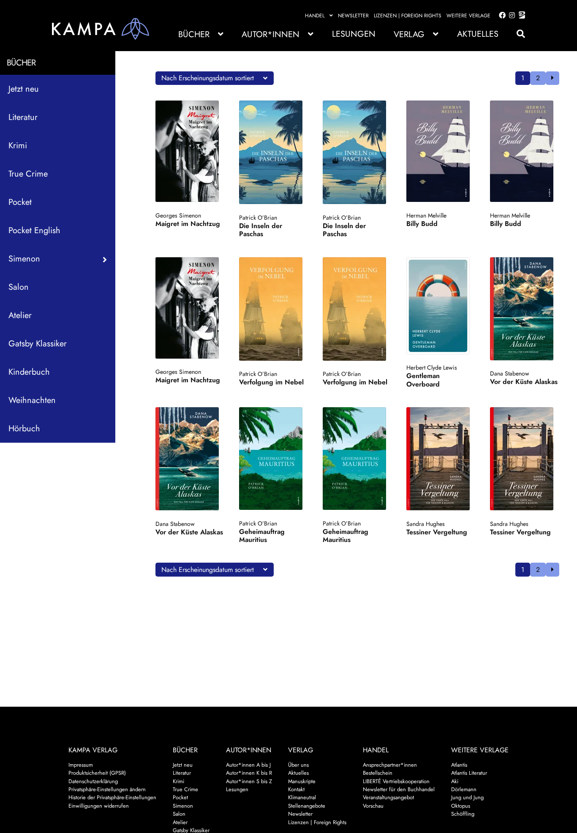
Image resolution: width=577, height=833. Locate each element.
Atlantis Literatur (469, 773)
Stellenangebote (306, 806)
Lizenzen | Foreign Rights (407, 15)
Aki (454, 781)
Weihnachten (32, 400)
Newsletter (353, 15)
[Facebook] (500, 15)
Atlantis (459, 765)
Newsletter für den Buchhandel (399, 789)
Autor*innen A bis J (248, 765)
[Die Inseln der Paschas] (273, 152)
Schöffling (462, 814)
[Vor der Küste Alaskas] (524, 308)
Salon (18, 287)
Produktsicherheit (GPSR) (97, 773)
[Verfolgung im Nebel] (273, 309)
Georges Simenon (178, 215)
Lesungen (354, 34)
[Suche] (516, 34)
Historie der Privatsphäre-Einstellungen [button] (112, 797)
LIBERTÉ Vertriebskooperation (396, 781)
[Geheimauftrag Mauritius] (273, 458)
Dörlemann (463, 789)
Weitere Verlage (468, 15)
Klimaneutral (302, 797)
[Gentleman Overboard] (440, 305)
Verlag (409, 34)
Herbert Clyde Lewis (431, 367)
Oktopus (460, 806)
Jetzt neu (23, 89)
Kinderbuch (29, 372)
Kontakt (296, 789)
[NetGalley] (520, 15)
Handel (314, 15)
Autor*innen (270, 34)
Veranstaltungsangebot (388, 797)
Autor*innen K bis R (249, 773)
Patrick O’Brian (258, 217)
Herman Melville (426, 215)
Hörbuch (24, 428)
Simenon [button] (24, 259)
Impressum (80, 765)
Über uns (298, 765)
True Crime (28, 174)
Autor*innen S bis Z (249, 781)
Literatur (23, 117)
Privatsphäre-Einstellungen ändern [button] (107, 789)
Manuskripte (302, 781)
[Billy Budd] (440, 151)
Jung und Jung (467, 797)
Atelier (20, 315)
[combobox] (214, 78)
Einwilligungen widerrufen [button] (98, 806)
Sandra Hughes (425, 524)
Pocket (20, 202)
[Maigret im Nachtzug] (189, 151)
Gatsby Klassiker (37, 344)
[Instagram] (510, 15)
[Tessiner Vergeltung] (440, 458)
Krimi (17, 145)
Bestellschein (377, 773)
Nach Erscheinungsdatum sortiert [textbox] (207, 78)
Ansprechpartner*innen (390, 765)
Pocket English (34, 230)
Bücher (194, 34)
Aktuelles (477, 34)
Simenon (183, 806)
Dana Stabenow (509, 373)
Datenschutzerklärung (93, 781)
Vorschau (373, 806)
